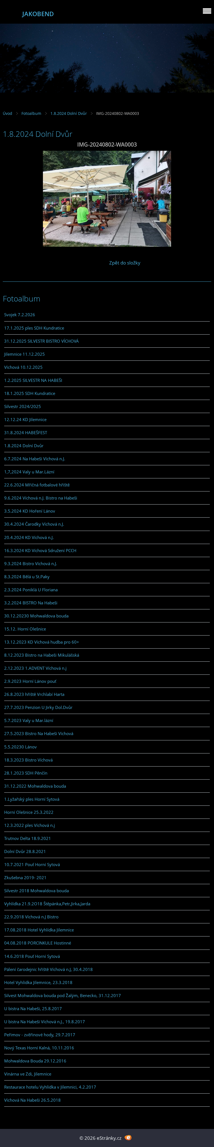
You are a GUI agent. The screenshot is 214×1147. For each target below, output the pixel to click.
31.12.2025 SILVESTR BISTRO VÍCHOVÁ (41, 341)
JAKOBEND (38, 13)
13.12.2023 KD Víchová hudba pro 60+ (41, 642)
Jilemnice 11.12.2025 (24, 354)
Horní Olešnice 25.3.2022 (29, 812)
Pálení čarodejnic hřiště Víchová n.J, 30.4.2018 (48, 969)
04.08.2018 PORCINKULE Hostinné (37, 943)
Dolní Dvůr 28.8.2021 (25, 851)
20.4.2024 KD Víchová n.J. (29, 537)
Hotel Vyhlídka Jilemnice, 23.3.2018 (38, 982)
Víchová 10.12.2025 (23, 367)
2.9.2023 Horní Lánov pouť (30, 681)
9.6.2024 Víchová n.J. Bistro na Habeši (40, 498)
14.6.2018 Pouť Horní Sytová (32, 956)
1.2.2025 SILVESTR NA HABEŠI (33, 380)
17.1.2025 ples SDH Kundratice (34, 328)
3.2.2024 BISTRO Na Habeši (30, 602)
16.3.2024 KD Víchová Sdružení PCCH (40, 550)
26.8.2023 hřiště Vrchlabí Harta (34, 694)
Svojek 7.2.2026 (19, 314)
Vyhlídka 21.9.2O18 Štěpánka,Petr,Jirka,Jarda (47, 903)
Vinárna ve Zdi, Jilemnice (27, 1074)
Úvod (7, 113)
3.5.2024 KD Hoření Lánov (29, 511)
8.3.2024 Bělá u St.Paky (27, 576)
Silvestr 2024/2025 (22, 406)
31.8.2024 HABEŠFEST (25, 432)
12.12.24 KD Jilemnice (25, 419)
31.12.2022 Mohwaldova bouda (35, 786)
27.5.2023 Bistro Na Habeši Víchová (38, 733)
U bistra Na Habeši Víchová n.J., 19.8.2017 (44, 1021)
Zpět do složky (124, 262)
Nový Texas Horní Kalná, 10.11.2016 (39, 1047)
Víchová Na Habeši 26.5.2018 (32, 1100)
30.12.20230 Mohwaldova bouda (36, 616)
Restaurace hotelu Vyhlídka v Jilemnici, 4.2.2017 (50, 1087)
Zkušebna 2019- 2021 (25, 877)
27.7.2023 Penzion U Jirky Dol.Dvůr (38, 707)
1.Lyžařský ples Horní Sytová (31, 799)
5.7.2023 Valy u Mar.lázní (28, 720)
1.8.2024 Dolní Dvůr (68, 113)
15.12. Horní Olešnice (25, 629)
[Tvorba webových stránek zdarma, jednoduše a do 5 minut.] (128, 1137)
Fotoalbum (31, 113)
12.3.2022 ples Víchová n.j (29, 825)
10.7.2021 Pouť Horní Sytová (32, 864)
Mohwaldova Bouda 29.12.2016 (35, 1061)
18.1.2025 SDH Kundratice (29, 393)
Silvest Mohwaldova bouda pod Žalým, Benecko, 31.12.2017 (62, 995)
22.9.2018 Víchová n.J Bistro (31, 916)
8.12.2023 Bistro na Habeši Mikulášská (41, 655)
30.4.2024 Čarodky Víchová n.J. (34, 524)
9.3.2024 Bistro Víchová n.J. (30, 563)
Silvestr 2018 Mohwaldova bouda (36, 890)
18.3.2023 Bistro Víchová (28, 760)
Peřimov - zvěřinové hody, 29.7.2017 (39, 1034)
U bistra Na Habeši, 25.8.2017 (33, 1008)
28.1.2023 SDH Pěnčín (25, 773)
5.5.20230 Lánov (20, 747)
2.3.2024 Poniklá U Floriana (31, 589)
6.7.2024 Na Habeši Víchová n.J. (34, 458)
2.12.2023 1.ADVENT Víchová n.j (35, 668)
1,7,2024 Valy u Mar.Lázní (29, 471)
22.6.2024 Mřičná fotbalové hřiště (37, 485)
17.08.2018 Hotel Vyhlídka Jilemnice (39, 930)
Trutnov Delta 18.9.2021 (27, 838)
